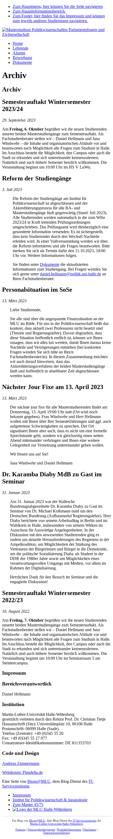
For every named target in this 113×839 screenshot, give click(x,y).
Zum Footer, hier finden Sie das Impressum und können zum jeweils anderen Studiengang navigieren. (59, 18)
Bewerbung (22, 57)
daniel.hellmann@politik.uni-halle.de (70, 274)
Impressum (22, 795)
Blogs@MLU (38, 781)
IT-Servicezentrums (84, 820)
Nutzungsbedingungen (41, 829)
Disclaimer (89, 829)
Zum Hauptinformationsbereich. (39, 11)
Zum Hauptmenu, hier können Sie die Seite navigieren (58, 6)
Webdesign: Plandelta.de (22, 772)
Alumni (19, 53)
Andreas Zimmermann (20, 763)
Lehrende (20, 48)
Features (20, 829)
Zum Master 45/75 (28, 804)
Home (18, 43)
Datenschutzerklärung (56, 832)
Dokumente (22, 62)
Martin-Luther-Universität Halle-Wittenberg (56, 823)
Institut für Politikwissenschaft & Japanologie (50, 800)
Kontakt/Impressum (69, 829)
